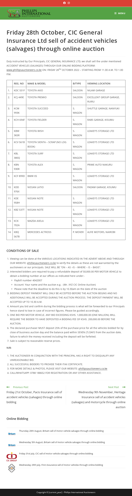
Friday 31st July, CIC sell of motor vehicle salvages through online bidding (56, 453)
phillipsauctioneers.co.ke (41, 263)
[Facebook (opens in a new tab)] (64, 2)
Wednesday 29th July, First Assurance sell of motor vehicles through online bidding (61, 464)
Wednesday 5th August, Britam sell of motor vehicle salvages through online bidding (62, 442)
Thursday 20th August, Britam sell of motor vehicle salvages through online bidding (61, 430)
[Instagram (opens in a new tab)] (68, 2)
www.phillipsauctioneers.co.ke (24, 70)
